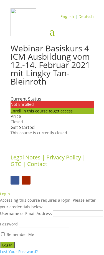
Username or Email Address (26, 213)
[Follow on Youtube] (26, 180)
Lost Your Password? (19, 251)
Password (9, 224)
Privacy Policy (63, 157)
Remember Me (20, 234)
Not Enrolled (22, 104)
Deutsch (86, 16)
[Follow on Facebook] (15, 180)
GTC (16, 164)
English (67, 16)
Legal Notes (25, 157)
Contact (37, 164)
